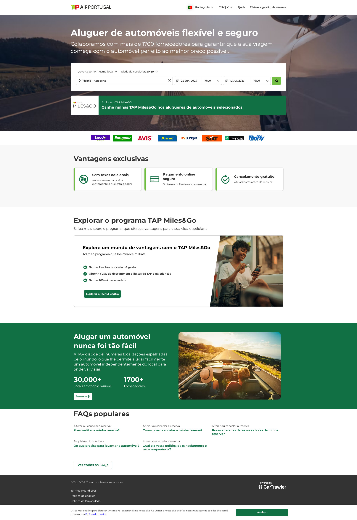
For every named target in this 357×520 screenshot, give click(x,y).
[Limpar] (170, 81)
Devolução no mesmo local (95, 71)
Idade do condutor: (137, 71)
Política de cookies (95, 514)
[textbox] (124, 81)
